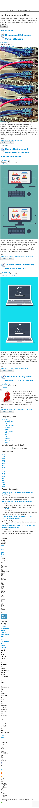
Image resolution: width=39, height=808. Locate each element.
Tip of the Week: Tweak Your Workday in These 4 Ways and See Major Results (17, 517)
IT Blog (7, 433)
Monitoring (12, 140)
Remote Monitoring (14, 256)
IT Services (28, 409)
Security (7, 429)
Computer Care (23, 368)
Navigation (4, 26)
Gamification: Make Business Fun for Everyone (17, 501)
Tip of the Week (13, 368)
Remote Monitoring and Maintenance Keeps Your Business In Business (14, 152)
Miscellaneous (9, 431)
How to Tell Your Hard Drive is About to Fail (2, 551)
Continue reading (7, 143)
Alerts (6, 442)
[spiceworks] (1, 773)
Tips (6, 423)
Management (19, 140)
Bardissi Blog (4, 46)
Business (7, 438)
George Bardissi (5, 42)
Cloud (6, 436)
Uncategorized (9, 422)
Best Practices (13, 276)
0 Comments (4, 145)
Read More (3, 616)
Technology (12, 46)
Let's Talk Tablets (7, 509)
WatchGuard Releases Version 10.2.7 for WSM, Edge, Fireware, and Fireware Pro (19, 526)
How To (7, 435)
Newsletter (3, 388)
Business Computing (26, 256)
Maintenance (4, 140)
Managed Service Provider (8, 409)
